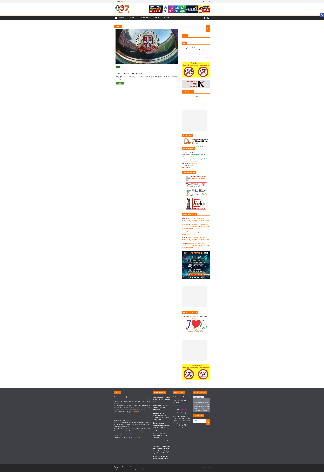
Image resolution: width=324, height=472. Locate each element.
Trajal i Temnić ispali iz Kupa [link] (129, 73)
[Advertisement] (194, 120)
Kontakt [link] (166, 18)
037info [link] (121, 18)
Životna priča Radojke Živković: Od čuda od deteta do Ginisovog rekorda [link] (161, 425)
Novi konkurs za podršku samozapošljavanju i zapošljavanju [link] (160, 407)
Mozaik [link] (156, 18)
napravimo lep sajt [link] (182, 418)
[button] (125, 18)
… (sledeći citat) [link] (207, 57)
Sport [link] (117, 67)
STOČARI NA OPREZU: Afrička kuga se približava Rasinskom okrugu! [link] (161, 400)
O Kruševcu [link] (132, 18)
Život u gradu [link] (145, 18)
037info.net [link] (127, 70)
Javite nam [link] (176, 416)
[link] (322, 15)
